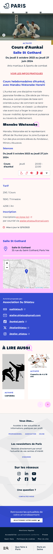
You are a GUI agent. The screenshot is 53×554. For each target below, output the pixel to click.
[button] (26, 271)
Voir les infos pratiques (26, 73)
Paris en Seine (41, 548)
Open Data (9, 539)
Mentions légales (26, 530)
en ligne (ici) (22, 217)
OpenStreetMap (39, 287)
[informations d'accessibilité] (34, 172)
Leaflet (27, 287)
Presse (45, 535)
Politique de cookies (26, 539)
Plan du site (43, 539)
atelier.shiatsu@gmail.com (34, 220)
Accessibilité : (22, 535)
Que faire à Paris (21, 548)
